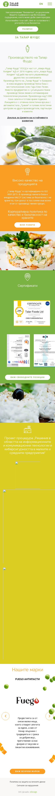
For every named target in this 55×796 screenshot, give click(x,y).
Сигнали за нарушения (27, 785)
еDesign (33, 792)
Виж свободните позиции (28, 377)
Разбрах (27, 29)
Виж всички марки (27, 771)
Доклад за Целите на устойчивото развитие (27, 119)
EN (41, 4)
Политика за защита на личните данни (27, 781)
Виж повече (27, 225)
